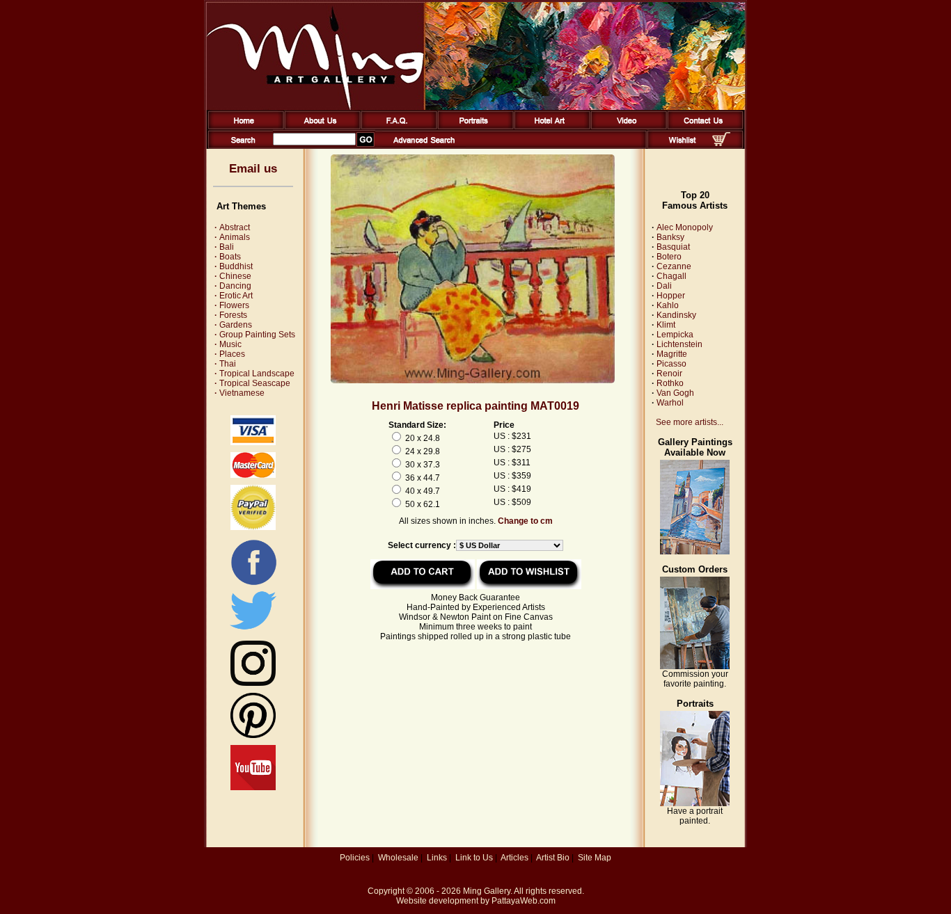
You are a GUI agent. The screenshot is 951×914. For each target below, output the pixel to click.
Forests (230, 315)
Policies (355, 858)
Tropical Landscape (254, 373)
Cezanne (674, 266)
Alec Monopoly (685, 227)
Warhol (670, 403)
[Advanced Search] (424, 146)
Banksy (670, 237)
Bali (224, 247)
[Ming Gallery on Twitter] (253, 631)
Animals (232, 237)
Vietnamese (239, 393)
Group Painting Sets (254, 334)
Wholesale (398, 858)
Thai (225, 364)
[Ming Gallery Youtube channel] (253, 787)
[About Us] (319, 126)
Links (437, 858)
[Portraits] (473, 126)
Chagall (671, 276)
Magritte (672, 354)
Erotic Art (233, 295)
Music (228, 344)
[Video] (626, 126)
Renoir (669, 373)
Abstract (232, 227)
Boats (227, 257)
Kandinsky (676, 315)
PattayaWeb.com (524, 901)
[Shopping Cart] (721, 143)
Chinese (232, 276)
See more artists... (689, 422)
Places (229, 354)
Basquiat (673, 247)
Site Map (594, 858)
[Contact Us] (702, 126)
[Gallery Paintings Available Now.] (695, 551)
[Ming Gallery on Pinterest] (253, 735)
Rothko (670, 383)
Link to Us (474, 858)
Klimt (666, 325)
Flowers (231, 305)
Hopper (671, 295)
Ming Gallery (486, 891)
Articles (514, 858)
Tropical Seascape (252, 383)
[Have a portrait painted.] (695, 803)
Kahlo (668, 305)
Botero (669, 257)
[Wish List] (682, 146)
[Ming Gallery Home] (243, 126)
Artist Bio (552, 858)
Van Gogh (675, 393)
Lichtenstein (679, 344)
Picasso (671, 364)
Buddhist (233, 266)
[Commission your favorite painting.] (695, 666)
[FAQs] (396, 126)
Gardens (233, 325)
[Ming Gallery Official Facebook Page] (253, 584)
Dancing (232, 286)
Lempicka (675, 334)
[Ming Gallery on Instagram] (253, 683)
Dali (664, 286)
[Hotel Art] (549, 126)
